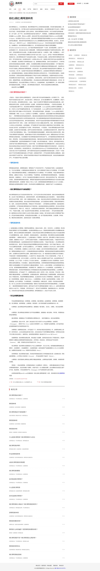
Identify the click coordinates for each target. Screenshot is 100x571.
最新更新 (73, 17)
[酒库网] (15, 6)
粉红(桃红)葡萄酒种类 (31, 12)
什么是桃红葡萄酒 (14, 487)
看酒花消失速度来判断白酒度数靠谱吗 (77, 42)
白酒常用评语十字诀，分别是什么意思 (77, 30)
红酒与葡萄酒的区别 (19, 457)
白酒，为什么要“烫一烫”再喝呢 (75, 39)
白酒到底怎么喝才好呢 (73, 21)
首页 (10, 9)
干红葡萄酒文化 (19, 398)
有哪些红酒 (11, 524)
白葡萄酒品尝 (79, 74)
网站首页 (38, 565)
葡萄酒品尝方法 (80, 65)
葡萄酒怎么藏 (26, 541)
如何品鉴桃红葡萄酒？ (16, 496)
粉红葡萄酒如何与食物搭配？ (18, 412)
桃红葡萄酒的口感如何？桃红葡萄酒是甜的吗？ (23, 504)
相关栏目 (73, 50)
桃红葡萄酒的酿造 (14, 470)
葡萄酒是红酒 (26, 440)
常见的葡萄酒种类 (14, 454)
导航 (24, 12)
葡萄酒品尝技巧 (72, 84)
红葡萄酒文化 (12, 398)
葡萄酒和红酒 (18, 549)
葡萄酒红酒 (20, 532)
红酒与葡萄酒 (24, 22)
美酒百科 (53, 9)
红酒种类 (80, 88)
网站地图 (49, 565)
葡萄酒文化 (71, 91)
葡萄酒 (10, 432)
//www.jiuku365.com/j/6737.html (20, 378)
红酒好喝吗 (19, 449)
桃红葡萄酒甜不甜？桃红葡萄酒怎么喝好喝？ (22, 537)
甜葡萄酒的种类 (14, 512)
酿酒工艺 (35, 9)
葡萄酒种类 (12, 403)
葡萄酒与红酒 (18, 415)
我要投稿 (71, 3)
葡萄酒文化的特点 (26, 549)
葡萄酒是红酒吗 (12, 449)
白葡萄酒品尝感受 (73, 81)
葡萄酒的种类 (13, 428)
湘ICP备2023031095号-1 (60, 568)
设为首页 (79, 3)
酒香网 (10, 12)
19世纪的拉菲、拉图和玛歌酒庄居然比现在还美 (79, 33)
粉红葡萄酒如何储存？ (16, 395)
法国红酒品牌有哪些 (19, 524)
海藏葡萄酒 (29, 22)
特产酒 (29, 9)
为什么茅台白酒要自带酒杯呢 (75, 45)
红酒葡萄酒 (19, 12)
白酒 (15, 9)
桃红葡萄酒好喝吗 (14, 445)
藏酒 (41, 9)
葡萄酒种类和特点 (14, 546)
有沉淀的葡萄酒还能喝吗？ (74, 27)
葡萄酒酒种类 (13, 420)
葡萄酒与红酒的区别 (22, 432)
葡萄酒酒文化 (72, 58)
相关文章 (14, 389)
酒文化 (46, 9)
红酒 (19, 9)
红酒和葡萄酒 (12, 549)
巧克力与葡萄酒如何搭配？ (46, 382)
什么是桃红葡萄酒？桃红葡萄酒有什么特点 (22, 437)
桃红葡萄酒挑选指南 (15, 554)
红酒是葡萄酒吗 (25, 449)
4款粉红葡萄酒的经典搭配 (17, 462)
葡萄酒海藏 (71, 74)
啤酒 (24, 9)
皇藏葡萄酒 (80, 71)
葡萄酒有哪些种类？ (15, 521)
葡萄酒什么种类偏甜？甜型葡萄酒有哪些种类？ (23, 529)
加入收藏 (86, 3)
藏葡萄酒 (71, 68)
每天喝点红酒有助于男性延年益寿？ (76, 24)
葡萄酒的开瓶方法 (72, 36)
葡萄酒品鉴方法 (72, 78)
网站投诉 (61, 565)
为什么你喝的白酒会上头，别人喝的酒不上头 (22, 382)
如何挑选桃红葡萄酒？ (16, 479)
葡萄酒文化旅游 (82, 84)
